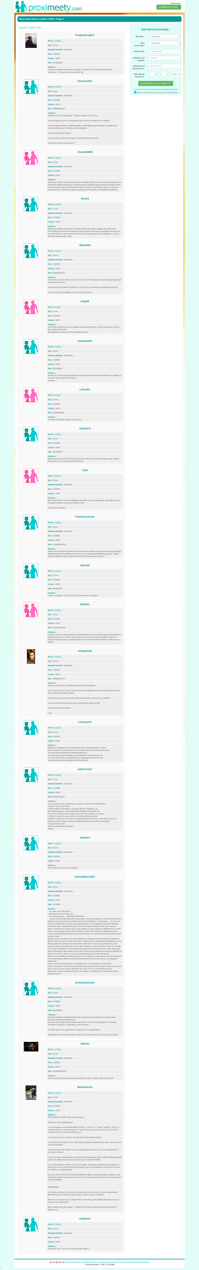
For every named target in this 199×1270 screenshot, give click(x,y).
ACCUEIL (23, 27)
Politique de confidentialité (128, 1262)
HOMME (57, 41)
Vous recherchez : (139, 44)
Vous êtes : (140, 37)
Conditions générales (107, 1262)
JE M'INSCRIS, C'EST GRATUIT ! (155, 83)
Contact (68, 1262)
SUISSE (31, 27)
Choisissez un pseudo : (139, 59)
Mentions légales (91, 1262)
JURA (39, 27)
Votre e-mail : (139, 51)
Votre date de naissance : (139, 75)
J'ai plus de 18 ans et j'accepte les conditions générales (156, 89)
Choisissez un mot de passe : (138, 67)
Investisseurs (78, 1262)
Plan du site (144, 1262)
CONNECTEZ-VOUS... (168, 7)
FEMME (57, 158)
